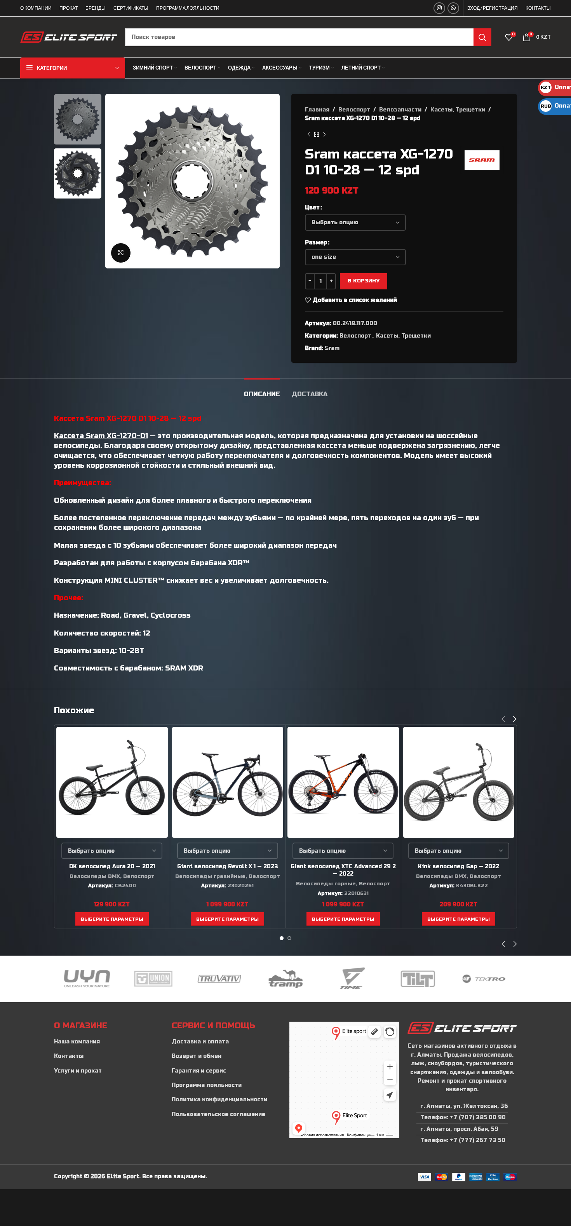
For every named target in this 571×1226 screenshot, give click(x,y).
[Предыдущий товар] (309, 135)
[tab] (262, 390)
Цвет (312, 207)
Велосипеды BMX (95, 876)
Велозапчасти (400, 109)
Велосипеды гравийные (210, 876)
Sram (332, 348)
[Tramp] (219, 979)
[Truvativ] (153, 979)
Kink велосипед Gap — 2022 (458, 866)
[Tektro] (418, 979)
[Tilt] (352, 979)
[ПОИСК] (482, 37)
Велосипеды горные (326, 884)
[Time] (285, 979)
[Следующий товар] (324, 135)
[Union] (87, 979)
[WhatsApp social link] (453, 8)
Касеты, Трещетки (457, 109)
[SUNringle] (484, 979)
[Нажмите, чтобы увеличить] (121, 253)
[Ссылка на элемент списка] (109, 1042)
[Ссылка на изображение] (462, 1027)
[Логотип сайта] (68, 36)
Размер (316, 242)
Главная (317, 109)
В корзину (364, 281)
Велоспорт (354, 109)
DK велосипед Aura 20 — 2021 (112, 866)
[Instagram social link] (439, 8)
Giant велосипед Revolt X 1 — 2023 (227, 866)
